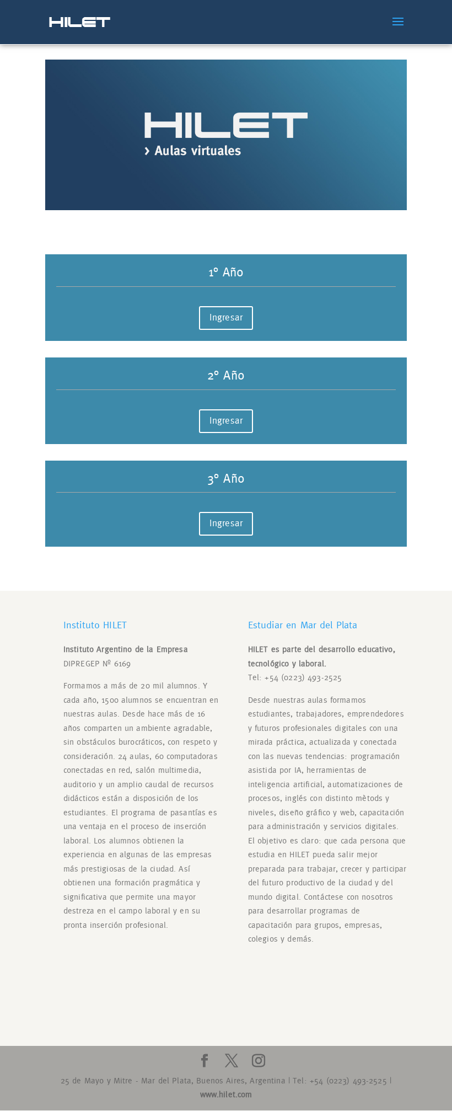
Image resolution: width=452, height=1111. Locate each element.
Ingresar (226, 317)
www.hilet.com (226, 1095)
